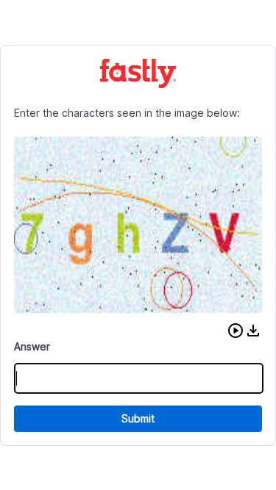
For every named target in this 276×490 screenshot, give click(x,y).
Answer (32, 346)
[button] (235, 330)
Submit (138, 418)
